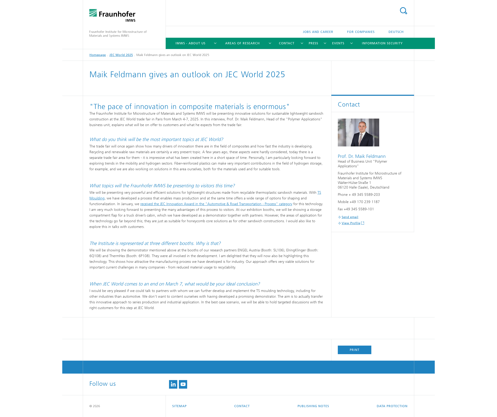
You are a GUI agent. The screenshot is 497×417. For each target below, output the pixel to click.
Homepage (97, 55)
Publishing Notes (313, 406)
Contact (286, 43)
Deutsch (396, 32)
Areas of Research (242, 43)
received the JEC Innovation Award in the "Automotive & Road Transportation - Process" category (216, 204)
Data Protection (392, 406)
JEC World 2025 (121, 55)
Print (354, 350)
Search (403, 10)
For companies (361, 32)
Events (338, 43)
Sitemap (179, 406)
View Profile (351, 223)
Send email (350, 217)
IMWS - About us (191, 43)
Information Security (382, 43)
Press (313, 43)
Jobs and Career (318, 32)
